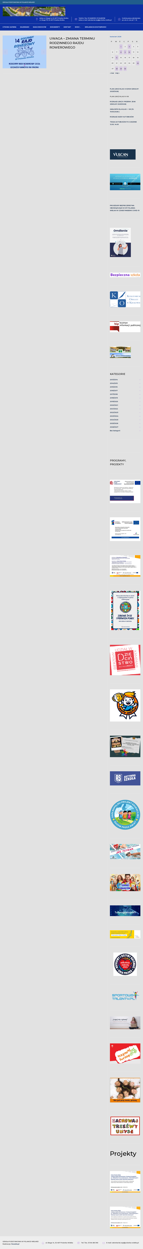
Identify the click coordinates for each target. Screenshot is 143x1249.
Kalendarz (24, 27)
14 (116, 58)
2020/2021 (114, 405)
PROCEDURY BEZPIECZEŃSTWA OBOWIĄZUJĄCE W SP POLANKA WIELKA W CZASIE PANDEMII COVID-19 (124, 208)
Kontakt (67, 27)
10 (129, 52)
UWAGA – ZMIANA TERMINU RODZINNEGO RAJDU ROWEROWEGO (72, 43)
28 (117, 69)
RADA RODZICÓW (39, 27)
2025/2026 (114, 423)
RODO (77, 27)
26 (138, 63)
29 (121, 69)
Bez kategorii (115, 431)
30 (125, 69)
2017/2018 (114, 394)
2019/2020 (114, 401)
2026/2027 (114, 427)
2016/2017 (114, 391)
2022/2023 (114, 412)
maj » (117, 73)
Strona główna (9, 27)
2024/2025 (114, 420)
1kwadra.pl (15, 1244)
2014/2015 (114, 383)
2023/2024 (114, 416)
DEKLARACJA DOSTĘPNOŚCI (95, 27)
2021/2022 (114, 409)
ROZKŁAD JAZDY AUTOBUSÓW (122, 117)
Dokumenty (55, 27)
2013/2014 (114, 380)
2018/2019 (114, 398)
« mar (112, 73)
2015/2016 (113, 387)
